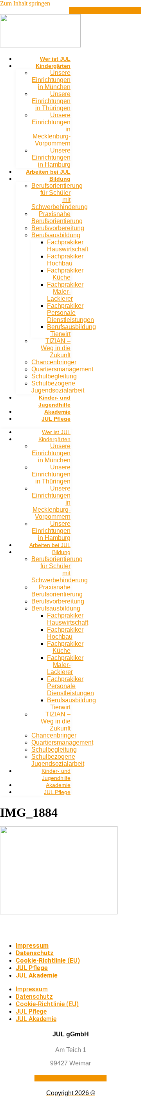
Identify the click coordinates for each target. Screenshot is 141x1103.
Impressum (32, 945)
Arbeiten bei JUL (48, 172)
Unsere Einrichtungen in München (51, 79)
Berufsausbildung (55, 235)
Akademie (57, 412)
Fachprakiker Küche (65, 274)
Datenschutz (35, 953)
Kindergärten (53, 66)
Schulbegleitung (54, 376)
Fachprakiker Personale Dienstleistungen (70, 312)
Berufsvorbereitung (57, 228)
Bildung (59, 179)
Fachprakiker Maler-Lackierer (65, 291)
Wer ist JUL (55, 59)
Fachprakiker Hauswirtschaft (67, 246)
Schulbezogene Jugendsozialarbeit (57, 387)
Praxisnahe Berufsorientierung (57, 217)
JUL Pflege (56, 419)
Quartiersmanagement (62, 369)
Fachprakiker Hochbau (65, 260)
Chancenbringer (53, 362)
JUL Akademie (37, 975)
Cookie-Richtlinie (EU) (48, 960)
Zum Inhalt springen (25, 3)
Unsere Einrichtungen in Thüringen (51, 101)
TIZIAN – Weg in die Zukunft (55, 348)
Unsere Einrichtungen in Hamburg (51, 157)
